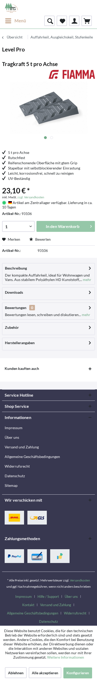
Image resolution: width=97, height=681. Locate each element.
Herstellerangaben (20, 342)
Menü (20, 20)
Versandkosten (80, 580)
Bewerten (42, 239)
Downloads (14, 292)
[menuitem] (15, 21)
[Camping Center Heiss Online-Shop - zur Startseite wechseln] (11, 8)
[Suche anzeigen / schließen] (49, 21)
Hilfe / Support (48, 596)
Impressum (14, 427)
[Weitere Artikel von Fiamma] (72, 74)
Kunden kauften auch (22, 368)
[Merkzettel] (62, 21)
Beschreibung (16, 268)
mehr (86, 279)
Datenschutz (15, 476)
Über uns (12, 437)
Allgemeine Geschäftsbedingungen (32, 456)
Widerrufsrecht (17, 466)
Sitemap (11, 485)
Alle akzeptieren (45, 673)
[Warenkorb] (86, 21)
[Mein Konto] (74, 21)
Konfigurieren (77, 673)
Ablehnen (16, 673)
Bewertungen (15, 307)
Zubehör (12, 327)
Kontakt (28, 605)
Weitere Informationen (65, 657)
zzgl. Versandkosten (30, 197)
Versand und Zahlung (22, 447)
